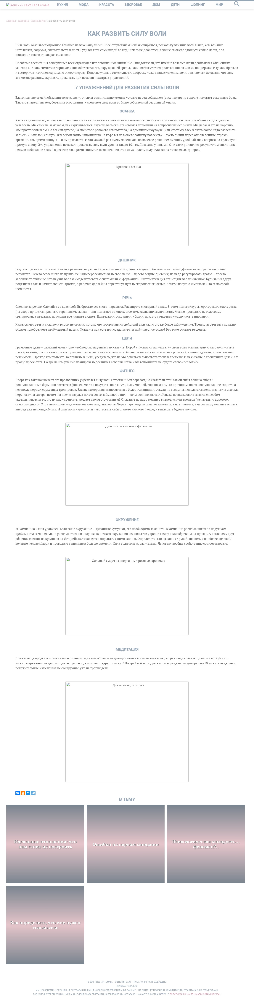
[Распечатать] (24, 787)
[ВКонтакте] (17, 793)
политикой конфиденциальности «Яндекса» (195, 994)
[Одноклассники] (23, 793)
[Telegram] (33, 793)
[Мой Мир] (28, 793)
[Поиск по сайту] (237, 5)
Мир (219, 5)
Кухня (62, 5)
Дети (175, 5)
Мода (84, 5)
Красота (106, 5)
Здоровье (133, 5)
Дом (156, 5)
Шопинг (197, 5)
